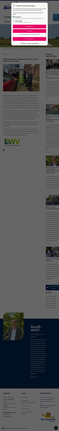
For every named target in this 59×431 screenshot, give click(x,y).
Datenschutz (23, 43)
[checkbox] (13, 17)
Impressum (29, 43)
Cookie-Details (35, 43)
